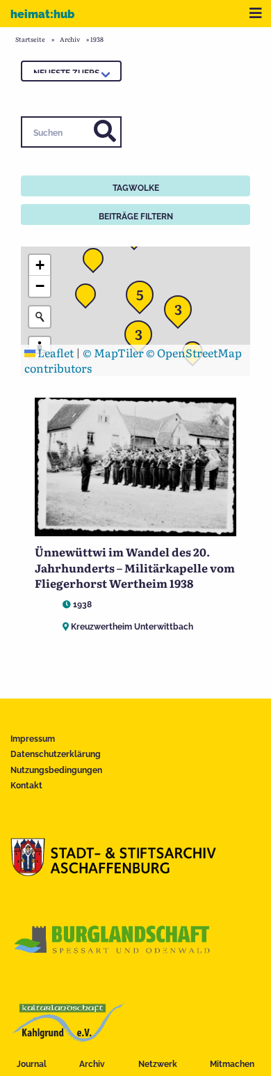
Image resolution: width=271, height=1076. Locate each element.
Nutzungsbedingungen (56, 770)
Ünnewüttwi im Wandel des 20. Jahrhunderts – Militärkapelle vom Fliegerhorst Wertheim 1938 (135, 567)
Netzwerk (157, 1064)
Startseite (30, 39)
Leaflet (54, 352)
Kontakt (26, 785)
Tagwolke (136, 188)
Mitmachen (232, 1064)
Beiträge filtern (136, 216)
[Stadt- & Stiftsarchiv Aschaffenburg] (113, 871)
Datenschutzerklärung (55, 754)
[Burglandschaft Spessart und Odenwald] (112, 954)
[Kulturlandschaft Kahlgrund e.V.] (67, 1037)
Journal (32, 1064)
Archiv (92, 1064)
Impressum (32, 739)
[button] (142, 338)
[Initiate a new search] (39, 316)
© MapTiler (113, 352)
